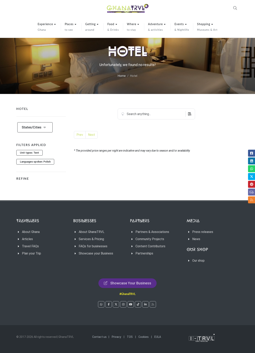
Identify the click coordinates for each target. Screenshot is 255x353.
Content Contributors (150, 246)
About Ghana (31, 232)
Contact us (99, 336)
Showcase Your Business (130, 283)
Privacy (116, 336)
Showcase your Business (96, 253)
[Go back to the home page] (127, 8)
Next (91, 135)
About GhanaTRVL (91, 232)
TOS (130, 336)
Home (122, 76)
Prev (79, 135)
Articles (27, 239)
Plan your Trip (31, 253)
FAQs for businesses (93, 246)
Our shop (198, 260)
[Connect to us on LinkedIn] (145, 304)
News (196, 239)
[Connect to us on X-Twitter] (116, 304)
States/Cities (31, 127)
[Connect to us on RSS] (153, 304)
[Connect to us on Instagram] (123, 304)
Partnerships (144, 253)
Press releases (202, 232)
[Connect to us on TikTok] (138, 304)
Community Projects (149, 239)
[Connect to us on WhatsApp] (101, 304)
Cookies (143, 336)
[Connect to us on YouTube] (131, 304)
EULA (157, 336)
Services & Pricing (91, 239)
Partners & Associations (152, 232)
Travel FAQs (30, 246)
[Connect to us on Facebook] (108, 304)
